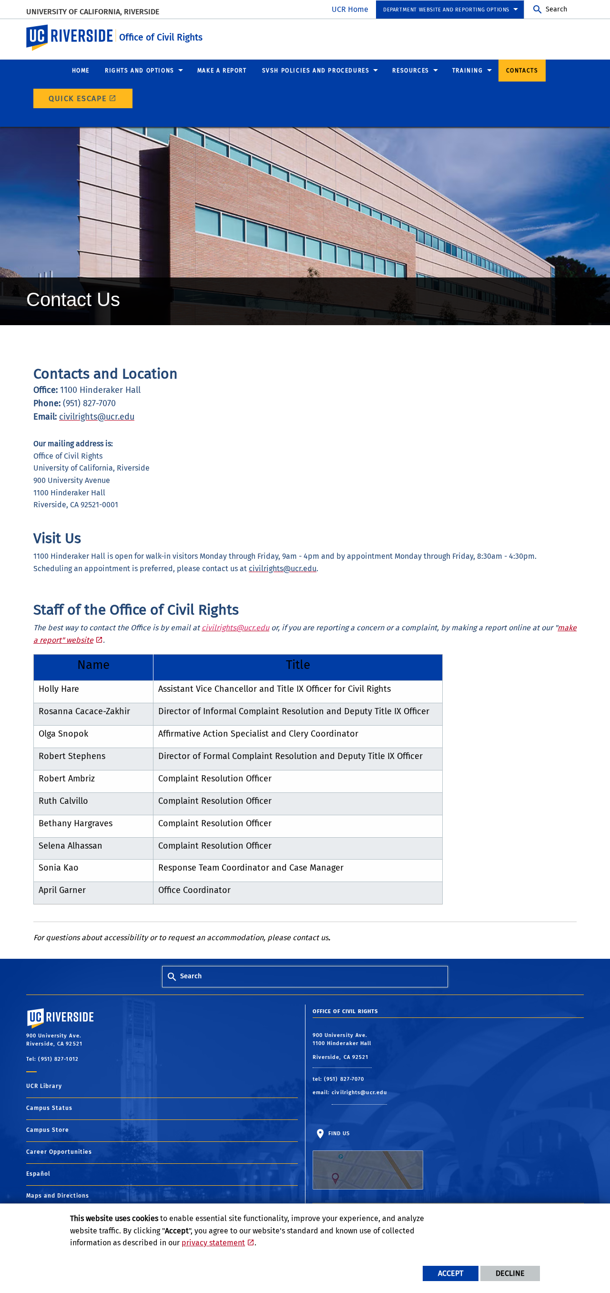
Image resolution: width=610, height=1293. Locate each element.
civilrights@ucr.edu (359, 1092)
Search (556, 9)
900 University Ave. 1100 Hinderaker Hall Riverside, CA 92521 (342, 1046)
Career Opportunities (59, 1152)
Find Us (338, 1133)
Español (38, 1173)
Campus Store (47, 1130)
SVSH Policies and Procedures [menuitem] (316, 70)
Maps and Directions (57, 1195)
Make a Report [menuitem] (222, 70)
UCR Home (350, 9)
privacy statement (213, 1242)
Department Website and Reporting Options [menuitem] (446, 10)
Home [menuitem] (81, 70)
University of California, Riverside (92, 11)
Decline (510, 1273)
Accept (450, 1273)
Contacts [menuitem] (522, 70)
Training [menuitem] (467, 70)
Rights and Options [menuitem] (139, 70)
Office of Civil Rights (161, 37)
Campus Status (49, 1108)
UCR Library (44, 1086)
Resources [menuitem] (410, 70)
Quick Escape (78, 98)
